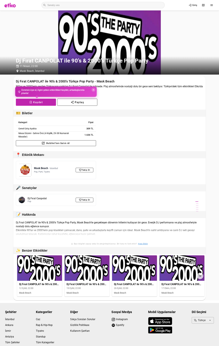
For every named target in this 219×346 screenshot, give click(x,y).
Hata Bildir (143, 244)
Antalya (9, 336)
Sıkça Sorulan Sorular (82, 319)
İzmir (8, 330)
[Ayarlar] (212, 5)
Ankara (9, 325)
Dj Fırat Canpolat (37, 198)
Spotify (119, 325)
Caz (38, 319)
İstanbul (9, 319)
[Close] (93, 90)
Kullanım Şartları (80, 330)
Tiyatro (40, 330)
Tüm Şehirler (12, 342)
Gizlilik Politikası (79, 325)
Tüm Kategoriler (45, 342)
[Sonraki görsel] (200, 276)
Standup (41, 336)
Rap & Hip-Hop (44, 325)
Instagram (121, 319)
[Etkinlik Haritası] (203, 5)
